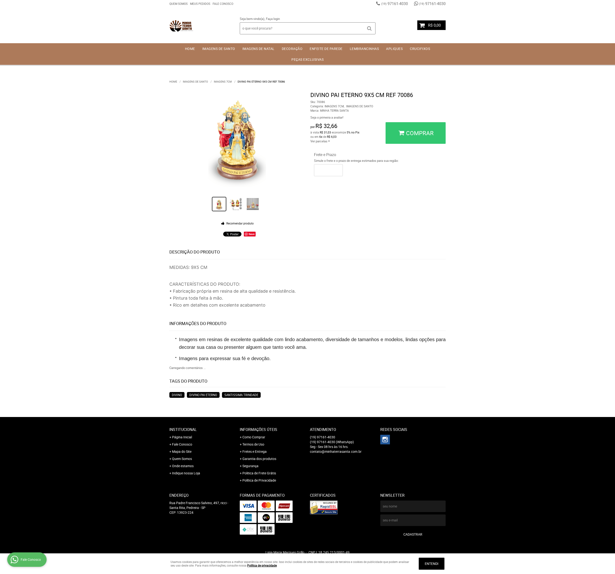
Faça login (273, 19)
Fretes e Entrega (254, 451)
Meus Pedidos (200, 4)
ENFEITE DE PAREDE (326, 48)
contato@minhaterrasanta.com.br (336, 451)
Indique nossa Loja (186, 473)
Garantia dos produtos (259, 458)
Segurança (250, 466)
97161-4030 (394, 3)
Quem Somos (178, 4)
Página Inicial (182, 437)
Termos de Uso (253, 444)
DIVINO (177, 395)
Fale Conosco (223, 4)
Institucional (183, 429)
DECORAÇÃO (292, 48)
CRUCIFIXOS (420, 48)
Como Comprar (253, 437)
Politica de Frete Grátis (259, 473)
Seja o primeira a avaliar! (326, 117)
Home (190, 48)
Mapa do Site (181, 451)
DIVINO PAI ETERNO (203, 395)
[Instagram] (385, 439)
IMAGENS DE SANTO (218, 48)
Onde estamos (183, 466)
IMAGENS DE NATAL (258, 48)
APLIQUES (394, 48)
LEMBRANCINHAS (364, 48)
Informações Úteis (258, 429)
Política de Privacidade (259, 480)
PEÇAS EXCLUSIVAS (307, 59)
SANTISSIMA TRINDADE (241, 395)
